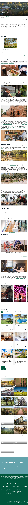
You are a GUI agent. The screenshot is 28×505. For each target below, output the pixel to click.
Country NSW (11, 16)
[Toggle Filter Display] (2, 312)
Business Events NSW (19, 492)
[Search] (24, 1)
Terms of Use (2, 493)
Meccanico (4, 97)
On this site (8, 486)
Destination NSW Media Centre (19, 494)
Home (1, 16)
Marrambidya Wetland (13, 165)
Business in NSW (13, 491)
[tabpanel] (14, 8)
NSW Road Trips (8, 490)
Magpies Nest (8, 117)
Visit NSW (2, 486)
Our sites (18, 486)
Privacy (2, 490)
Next (25, 55)
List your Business (13, 490)
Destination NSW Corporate (19, 490)
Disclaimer (2, 489)
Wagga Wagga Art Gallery (12, 232)
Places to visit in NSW (6, 16)
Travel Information (13, 488)
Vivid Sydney (18, 496)
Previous (24, 55)
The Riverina (15, 16)
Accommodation (8, 493)
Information (13, 486)
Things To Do (8, 489)
